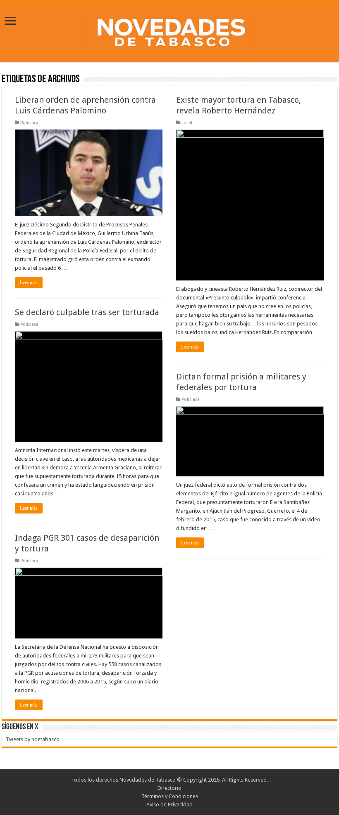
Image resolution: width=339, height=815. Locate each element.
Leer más (29, 282)
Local (186, 122)
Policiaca (29, 122)
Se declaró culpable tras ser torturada (87, 312)
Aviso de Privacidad (169, 804)
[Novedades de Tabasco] (169, 30)
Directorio (169, 788)
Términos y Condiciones (169, 796)
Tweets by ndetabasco (33, 739)
